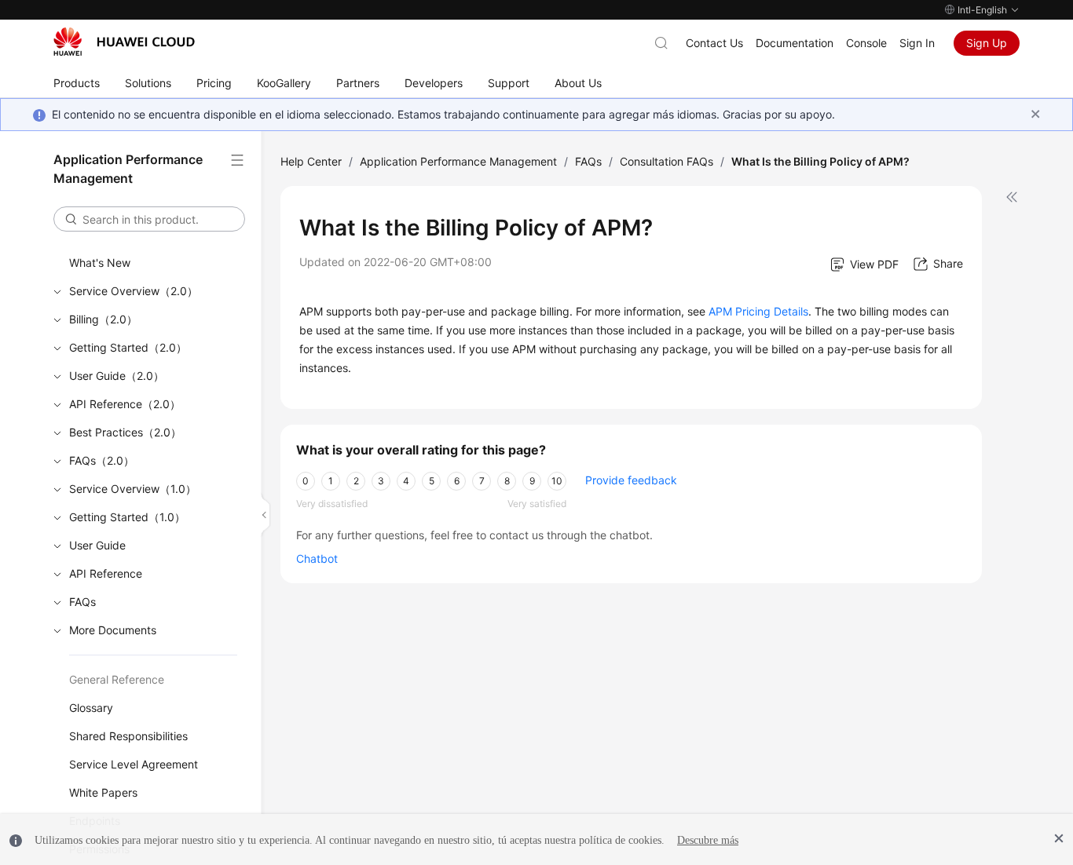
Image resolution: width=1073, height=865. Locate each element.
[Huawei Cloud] (124, 41)
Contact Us (714, 42)
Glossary (91, 707)
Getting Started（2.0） (128, 347)
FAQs (82, 601)
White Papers (103, 792)
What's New (99, 262)
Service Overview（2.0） (133, 290)
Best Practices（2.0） (125, 432)
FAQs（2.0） (101, 460)
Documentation (794, 42)
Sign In (917, 42)
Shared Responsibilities (128, 736)
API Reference (105, 573)
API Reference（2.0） (125, 404)
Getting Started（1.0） (127, 517)
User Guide (97, 545)
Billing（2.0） (103, 319)
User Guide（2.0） (116, 375)
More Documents (112, 630)
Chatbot (317, 558)
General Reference (116, 679)
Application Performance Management (458, 161)
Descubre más (707, 840)
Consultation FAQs (666, 161)
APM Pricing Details (758, 311)
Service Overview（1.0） (132, 488)
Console (866, 42)
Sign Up (986, 42)
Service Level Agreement (133, 764)
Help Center (311, 161)
